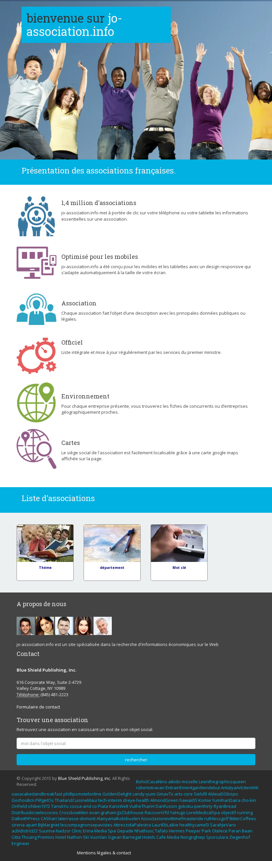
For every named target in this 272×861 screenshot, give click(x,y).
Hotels (148, 837)
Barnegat (132, 837)
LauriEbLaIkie (165, 825)
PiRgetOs (44, 800)
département (112, 567)
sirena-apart (24, 825)
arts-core (183, 794)
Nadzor (63, 831)
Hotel (60, 837)
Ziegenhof (239, 837)
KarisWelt (118, 806)
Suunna (47, 831)
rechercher (136, 760)
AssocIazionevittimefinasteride (172, 818)
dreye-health (136, 800)
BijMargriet (48, 825)
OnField (19, 806)
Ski (86, 837)
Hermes (177, 831)
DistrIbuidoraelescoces (35, 812)
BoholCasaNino (151, 782)
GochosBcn (23, 800)
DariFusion (166, 806)
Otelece (220, 831)
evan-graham (102, 812)
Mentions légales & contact (104, 853)
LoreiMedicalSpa (203, 812)
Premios (46, 837)
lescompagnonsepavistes (86, 825)
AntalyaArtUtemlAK (240, 788)
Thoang (29, 837)
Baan (247, 831)
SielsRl (200, 794)
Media (100, 831)
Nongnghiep (192, 837)
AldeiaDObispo (223, 794)
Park (206, 831)
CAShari (49, 818)
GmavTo (165, 794)
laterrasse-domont (77, 818)
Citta (16, 837)
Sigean (115, 837)
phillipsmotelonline (82, 794)
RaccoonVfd (157, 812)
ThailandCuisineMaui (76, 800)
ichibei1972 (39, 806)
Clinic (77, 831)
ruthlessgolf (216, 818)
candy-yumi (144, 794)
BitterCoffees (243, 818)
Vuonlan (98, 837)
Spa (112, 831)
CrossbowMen (73, 812)
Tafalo (161, 831)
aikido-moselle (183, 782)
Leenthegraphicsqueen (222, 782)
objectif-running (237, 812)
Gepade (125, 831)
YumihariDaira (226, 800)
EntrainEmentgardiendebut (193, 788)
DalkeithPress (26, 818)
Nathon (74, 837)
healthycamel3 (194, 825)
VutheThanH (142, 806)
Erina (88, 831)
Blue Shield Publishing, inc (84, 778)
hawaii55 (188, 800)
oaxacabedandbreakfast (37, 794)
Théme (45, 567)
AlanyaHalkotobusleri (118, 818)
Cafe (161, 837)
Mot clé (179, 567)
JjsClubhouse (130, 812)
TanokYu (60, 806)
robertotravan (150, 788)
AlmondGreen (164, 800)
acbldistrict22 (25, 831)
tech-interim (110, 800)
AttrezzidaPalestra (132, 825)
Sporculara (217, 837)
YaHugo (177, 812)
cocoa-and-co (83, 806)
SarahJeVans (223, 825)
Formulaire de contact (38, 707)
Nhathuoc (144, 831)
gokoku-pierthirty (195, 806)
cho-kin (248, 800)
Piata (103, 806)
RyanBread (225, 806)
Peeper (193, 831)
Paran (235, 831)
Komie (204, 800)
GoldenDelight (116, 794)
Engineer (21, 843)
